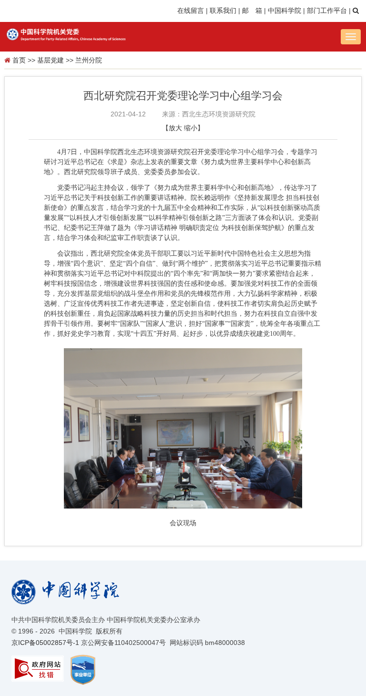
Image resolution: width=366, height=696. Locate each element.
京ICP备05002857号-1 (45, 642)
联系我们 (223, 10)
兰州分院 (88, 60)
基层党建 (50, 60)
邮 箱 (252, 10)
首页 (19, 60)
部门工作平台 (327, 10)
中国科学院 (284, 10)
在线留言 (190, 10)
